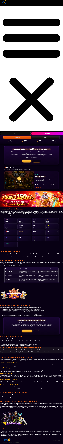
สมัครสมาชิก (17, 137)
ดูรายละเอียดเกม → (38, 187)
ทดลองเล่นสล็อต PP (5, 5)
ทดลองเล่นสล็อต (27, 331)
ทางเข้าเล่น (36, 161)
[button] (31, 68)
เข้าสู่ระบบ (15, 133)
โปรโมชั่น (37, 331)
